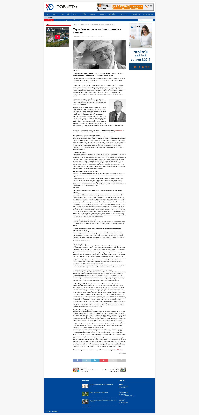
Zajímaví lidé (112, 14)
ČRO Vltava (120, 350)
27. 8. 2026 (93, 401)
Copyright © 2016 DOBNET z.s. (52, 411)
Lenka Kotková (118, 130)
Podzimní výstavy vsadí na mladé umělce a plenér (101, 384)
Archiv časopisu (148, 14)
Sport (75, 14)
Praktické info (123, 14)
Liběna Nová (84, 37)
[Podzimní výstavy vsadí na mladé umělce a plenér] (85, 386)
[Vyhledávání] (145, 20)
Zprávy (47, 14)
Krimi (62, 14)
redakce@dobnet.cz (123, 386)
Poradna (92, 14)
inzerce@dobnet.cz (123, 392)
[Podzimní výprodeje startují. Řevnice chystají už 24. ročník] (85, 401)
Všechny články (86, 407)
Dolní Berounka (49, 17)
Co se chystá (101, 14)
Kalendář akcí (136, 14)
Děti (68, 14)
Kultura (55, 14)
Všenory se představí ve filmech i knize (99, 392)
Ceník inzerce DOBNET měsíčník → (127, 395)
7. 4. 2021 (77, 37)
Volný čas (83, 14)
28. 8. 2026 (93, 386)
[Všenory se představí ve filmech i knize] (85, 394)
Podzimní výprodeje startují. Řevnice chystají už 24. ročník (103, 400)
